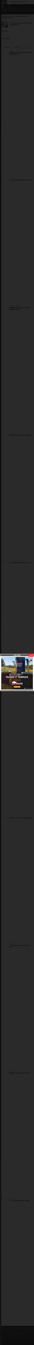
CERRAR (31, 655)
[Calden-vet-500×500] (17, 690)
